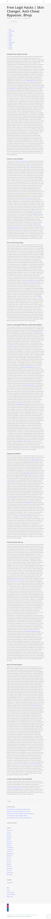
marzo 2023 (9, 841)
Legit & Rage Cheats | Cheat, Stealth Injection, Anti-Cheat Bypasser (20, 813)
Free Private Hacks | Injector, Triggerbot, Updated (17, 815)
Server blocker (11, 31)
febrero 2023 (9, 843)
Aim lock (10, 39)
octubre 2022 (9, 851)
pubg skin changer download (32, 631)
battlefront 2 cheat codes (23, 441)
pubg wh (33, 209)
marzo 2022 (9, 866)
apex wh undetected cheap (34, 223)
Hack (10, 37)
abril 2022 (9, 864)
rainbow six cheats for (13, 346)
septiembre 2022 (10, 853)
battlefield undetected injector (32, 80)
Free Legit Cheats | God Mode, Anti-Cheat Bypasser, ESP (18, 809)
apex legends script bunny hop (28, 473)
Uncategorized (26, 18)
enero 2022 (9, 870)
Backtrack (11, 44)
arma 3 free (30, 166)
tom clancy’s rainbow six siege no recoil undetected (29, 763)
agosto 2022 (9, 855)
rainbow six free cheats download (18, 579)
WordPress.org (10, 896)
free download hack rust (27, 502)
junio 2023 (9, 834)
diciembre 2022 (10, 847)
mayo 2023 (9, 836)
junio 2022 (9, 860)
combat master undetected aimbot (34, 281)
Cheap (10, 40)
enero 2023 (9, 845)
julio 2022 (9, 857)
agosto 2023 (9, 830)
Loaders (10, 45)
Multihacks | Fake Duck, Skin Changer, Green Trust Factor (18, 811)
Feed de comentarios (11, 894)
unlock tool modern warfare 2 (29, 385)
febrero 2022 (9, 868)
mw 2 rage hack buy (29, 199)
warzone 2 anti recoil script (23, 161)
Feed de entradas (10, 892)
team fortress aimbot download (23, 515)
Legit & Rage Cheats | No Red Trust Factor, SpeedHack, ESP (19, 817)
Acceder (8, 890)
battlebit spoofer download (36, 705)
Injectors (10, 34)
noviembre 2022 (10, 849)
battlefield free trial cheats (37, 214)
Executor (10, 47)
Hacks (10, 32)
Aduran (10, 18)
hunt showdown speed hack (33, 460)
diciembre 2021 (10, 872)
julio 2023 (9, 832)
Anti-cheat (11, 35)
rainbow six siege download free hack (28, 367)
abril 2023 (9, 839)
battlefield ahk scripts (38, 331)
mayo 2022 (9, 862)
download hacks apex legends (22, 404)
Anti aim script (11, 42)
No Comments (13, 21)
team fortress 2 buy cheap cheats (14, 787)
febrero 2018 (9, 874)
